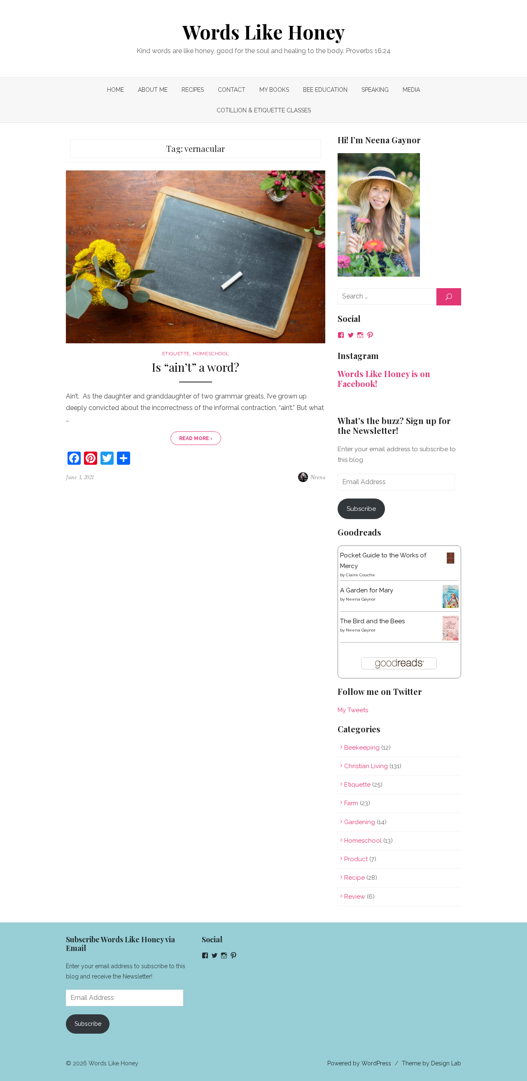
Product (356, 859)
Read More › (195, 438)
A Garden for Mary (366, 590)
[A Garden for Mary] (451, 606)
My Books (274, 89)
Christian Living (366, 766)
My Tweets (353, 710)
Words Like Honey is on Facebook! (384, 378)
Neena (317, 477)
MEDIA (411, 89)
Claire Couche (360, 575)
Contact (231, 89)
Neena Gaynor (360, 599)
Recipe (354, 877)
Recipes (193, 89)
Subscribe (361, 509)
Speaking (375, 89)
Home (115, 89)
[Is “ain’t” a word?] (195, 256)
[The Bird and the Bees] (451, 638)
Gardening (359, 822)
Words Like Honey (263, 31)
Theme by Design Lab (431, 1063)
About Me (153, 89)
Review (354, 896)
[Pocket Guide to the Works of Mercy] (451, 564)
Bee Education (325, 89)
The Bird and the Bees (372, 621)
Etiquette (176, 353)
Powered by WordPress (359, 1063)
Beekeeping (362, 747)
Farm (351, 803)
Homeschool (211, 353)
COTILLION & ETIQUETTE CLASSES (264, 110)
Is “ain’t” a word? (195, 367)
